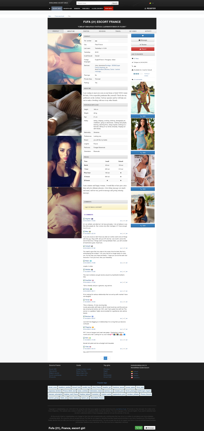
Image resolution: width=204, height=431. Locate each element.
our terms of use (121, 409)
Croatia (136, 373)
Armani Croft (107, 377)
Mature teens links (82, 373)
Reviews (102, 31)
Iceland (136, 371)
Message (143, 40)
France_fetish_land (69, 391)
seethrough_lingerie (144, 391)
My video (133, 31)
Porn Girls (85, 8)
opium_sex (85, 398)
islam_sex (64, 398)
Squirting (102, 67)
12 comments (138, 79)
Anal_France (97, 387)
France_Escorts (146, 394)
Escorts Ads (68, 8)
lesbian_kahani (85, 394)
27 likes (136, 58)
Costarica (136, 377)
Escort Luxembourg (55, 375)
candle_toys (87, 387)
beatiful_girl (107, 387)
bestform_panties (64, 387)
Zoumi (105, 373)
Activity (148, 31)
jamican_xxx (109, 391)
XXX (143, 116)
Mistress (107, 69)
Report (143, 49)
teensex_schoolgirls (55, 394)
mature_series (106, 394)
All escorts (52, 377)
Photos (86, 31)
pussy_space (130, 387)
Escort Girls (57, 8)
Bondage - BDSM (110, 65)
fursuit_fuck (76, 387)
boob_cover (53, 387)
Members (77, 8)
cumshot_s (96, 394)
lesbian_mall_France (71, 394)
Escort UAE (53, 369)
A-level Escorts (97, 8)
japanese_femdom (55, 391)
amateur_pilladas (133, 394)
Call (139, 428)
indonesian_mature (96, 391)
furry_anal (140, 387)
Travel (118, 31)
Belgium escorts (54, 373)
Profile (56, 31)
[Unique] (65, 135)
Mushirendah (107, 375)
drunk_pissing (130, 391)
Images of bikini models (83, 369)
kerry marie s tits (81, 375)
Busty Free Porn (81, 371)
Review (143, 44)
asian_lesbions (74, 398)
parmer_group (53, 398)
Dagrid (106, 371)
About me (71, 31)
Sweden (136, 375)
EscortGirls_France (97, 398)
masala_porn (119, 391)
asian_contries (83, 391)
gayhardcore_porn (119, 394)
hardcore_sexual (118, 387)
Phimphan (107, 369)
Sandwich (101, 69)
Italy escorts (53, 371)
